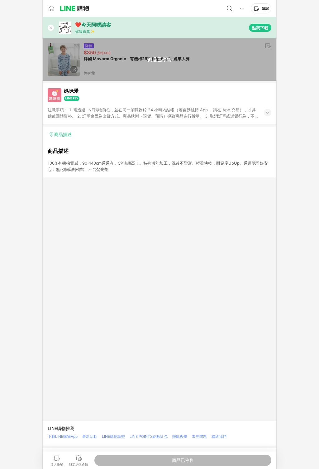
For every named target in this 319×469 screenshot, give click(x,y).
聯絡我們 (219, 436)
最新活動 (89, 436)
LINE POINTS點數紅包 (149, 436)
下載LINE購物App (63, 436)
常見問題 (199, 436)
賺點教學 (179, 436)
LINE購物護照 (113, 436)
